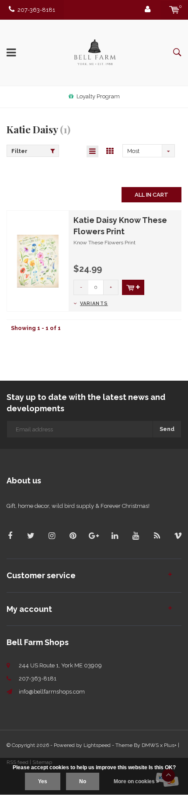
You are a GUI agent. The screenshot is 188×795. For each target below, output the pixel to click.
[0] (174, 10)
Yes (42, 781)
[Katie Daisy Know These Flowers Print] (37, 260)
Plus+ (170, 745)
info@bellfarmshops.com (52, 691)
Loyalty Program (98, 96)
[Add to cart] (133, 287)
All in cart (151, 194)
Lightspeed (97, 745)
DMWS (150, 745)
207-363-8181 (36, 10)
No (82, 781)
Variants (94, 303)
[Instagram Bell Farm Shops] (52, 535)
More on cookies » (136, 781)
